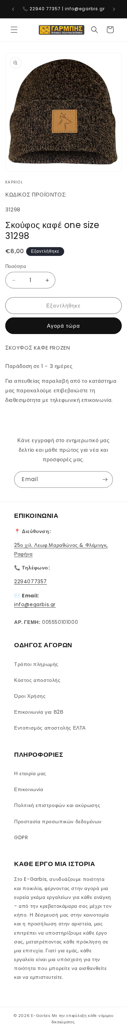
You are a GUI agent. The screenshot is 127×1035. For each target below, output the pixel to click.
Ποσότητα (15, 266)
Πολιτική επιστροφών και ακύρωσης (57, 805)
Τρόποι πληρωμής (36, 664)
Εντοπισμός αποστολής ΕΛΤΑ (50, 727)
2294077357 (30, 581)
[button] (14, 29)
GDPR (21, 837)
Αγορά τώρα (63, 325)
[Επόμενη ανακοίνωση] (114, 9)
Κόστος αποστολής (37, 680)
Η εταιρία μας (30, 773)
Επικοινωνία (28, 789)
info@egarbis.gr (35, 604)
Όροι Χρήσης (30, 696)
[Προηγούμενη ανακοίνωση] (13, 9)
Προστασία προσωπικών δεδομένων (58, 821)
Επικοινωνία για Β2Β (38, 711)
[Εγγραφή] (105, 479)
